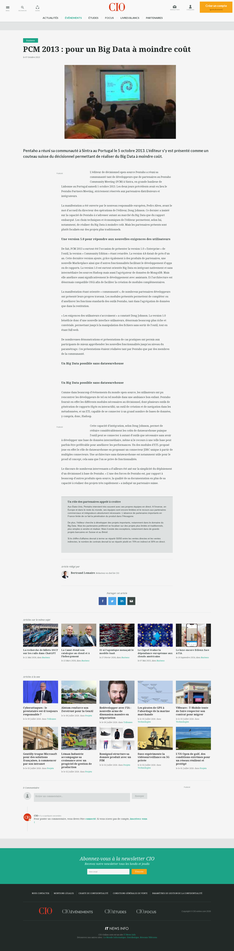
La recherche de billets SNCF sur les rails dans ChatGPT (40, 651)
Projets (88, 715)
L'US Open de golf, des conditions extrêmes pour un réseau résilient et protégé (193, 759)
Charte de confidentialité (93, 893)
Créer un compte (216, 7)
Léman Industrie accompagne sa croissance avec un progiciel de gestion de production (76, 760)
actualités (50, 17)
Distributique (133, 937)
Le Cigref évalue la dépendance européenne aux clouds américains (155, 653)
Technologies (144, 721)
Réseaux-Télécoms (148, 937)
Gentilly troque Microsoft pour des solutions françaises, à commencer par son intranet (40, 759)
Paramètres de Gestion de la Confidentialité (177, 893)
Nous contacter (40, 893)
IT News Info (130, 934)
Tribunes (51, 718)
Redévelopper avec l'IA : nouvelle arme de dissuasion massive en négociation (115, 712)
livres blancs (130, 17)
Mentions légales (64, 893)
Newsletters (175, 10)
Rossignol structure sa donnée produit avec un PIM (115, 757)
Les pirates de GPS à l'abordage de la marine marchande (154, 711)
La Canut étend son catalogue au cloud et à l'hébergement (75, 653)
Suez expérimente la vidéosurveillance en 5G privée (153, 757)
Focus (109, 17)
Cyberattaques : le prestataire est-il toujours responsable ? (40, 711)
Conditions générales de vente (130, 893)
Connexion (190, 10)
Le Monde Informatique (114, 937)
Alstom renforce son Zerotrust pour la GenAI (77, 709)
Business (30, 40)
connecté (90, 818)
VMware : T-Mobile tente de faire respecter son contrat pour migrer (192, 711)
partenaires (154, 17)
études (93, 17)
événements (73, 17)
